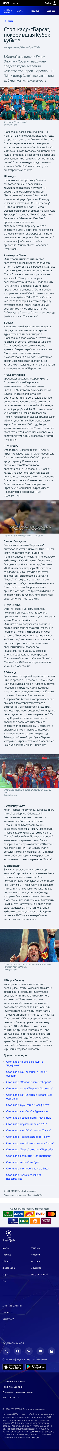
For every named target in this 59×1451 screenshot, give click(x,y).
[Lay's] (29, 1214)
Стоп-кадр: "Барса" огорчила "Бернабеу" (30, 1149)
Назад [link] (10, 21)
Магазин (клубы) (39, 1274)
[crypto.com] (13, 1221)
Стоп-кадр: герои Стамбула (22, 1162)
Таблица (7, 1254)
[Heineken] (8, 1214)
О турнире (36, 1267)
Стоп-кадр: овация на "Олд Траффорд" (29, 1156)
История (35, 1261)
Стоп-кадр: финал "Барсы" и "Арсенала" (29, 1088)
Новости (35, 1254)
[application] (29, 517)
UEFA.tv (7, 1261)
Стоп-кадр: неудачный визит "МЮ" (26, 1124)
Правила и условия (12, 1386)
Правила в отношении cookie (18, 1392)
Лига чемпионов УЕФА (7, 11)
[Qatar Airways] (46, 1221)
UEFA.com (8, 1312)
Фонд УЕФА (8, 1318)
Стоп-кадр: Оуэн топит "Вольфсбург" (28, 1105)
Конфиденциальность (14, 1381)
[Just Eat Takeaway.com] (35, 1221)
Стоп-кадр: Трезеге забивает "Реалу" (28, 1136)
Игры (5, 1274)
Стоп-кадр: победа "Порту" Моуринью (28, 1117)
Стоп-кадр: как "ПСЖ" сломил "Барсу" (28, 1130)
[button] (50, 10)
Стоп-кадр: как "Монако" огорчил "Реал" (30, 1143)
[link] (19, 10)
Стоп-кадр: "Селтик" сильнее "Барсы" (28, 1082)
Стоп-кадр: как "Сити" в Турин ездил (27, 1111)
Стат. (5, 1280)
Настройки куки (11, 1397)
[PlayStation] (19, 1214)
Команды (35, 1247)
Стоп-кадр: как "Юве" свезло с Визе (27, 1168)
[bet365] (24, 1221)
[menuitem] (20, 10)
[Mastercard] (51, 1214)
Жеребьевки (9, 1267)
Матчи (6, 1247)
